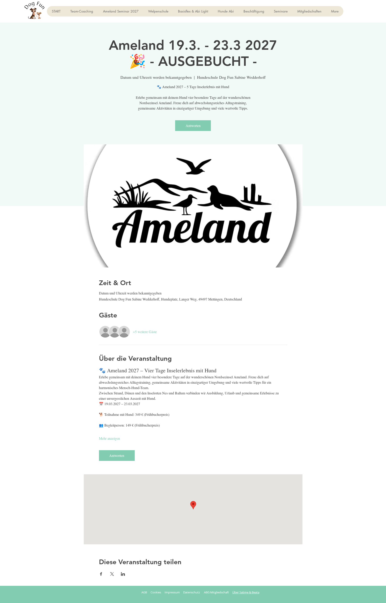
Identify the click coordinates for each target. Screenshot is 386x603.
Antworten (193, 125)
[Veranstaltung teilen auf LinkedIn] (123, 574)
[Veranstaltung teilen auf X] (112, 574)
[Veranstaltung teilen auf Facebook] (101, 574)
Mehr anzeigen (109, 438)
